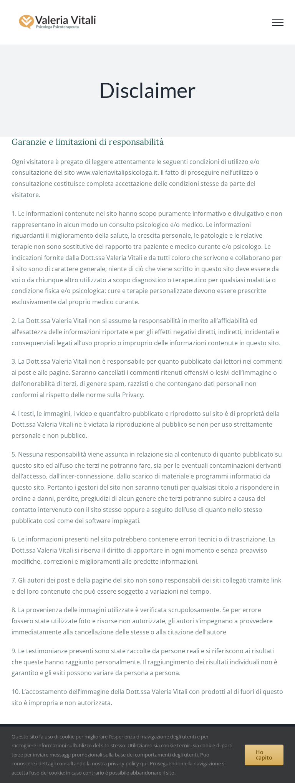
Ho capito (264, 754)
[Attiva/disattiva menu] (278, 22)
